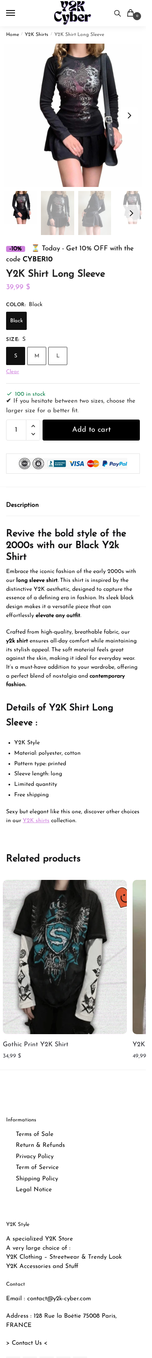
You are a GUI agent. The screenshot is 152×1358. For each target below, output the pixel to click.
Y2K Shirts (36, 34)
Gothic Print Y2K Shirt (36, 1044)
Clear (12, 371)
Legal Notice (34, 1190)
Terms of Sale (35, 1134)
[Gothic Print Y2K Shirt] (65, 957)
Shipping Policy (37, 1179)
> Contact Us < (26, 1343)
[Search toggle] (117, 13)
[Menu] (18, 13)
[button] (129, 115)
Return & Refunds (40, 1145)
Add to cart (91, 430)
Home (12, 34)
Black (16, 320)
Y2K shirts (36, 821)
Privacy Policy (35, 1157)
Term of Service (37, 1168)
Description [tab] (22, 505)
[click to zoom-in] (76, 115)
